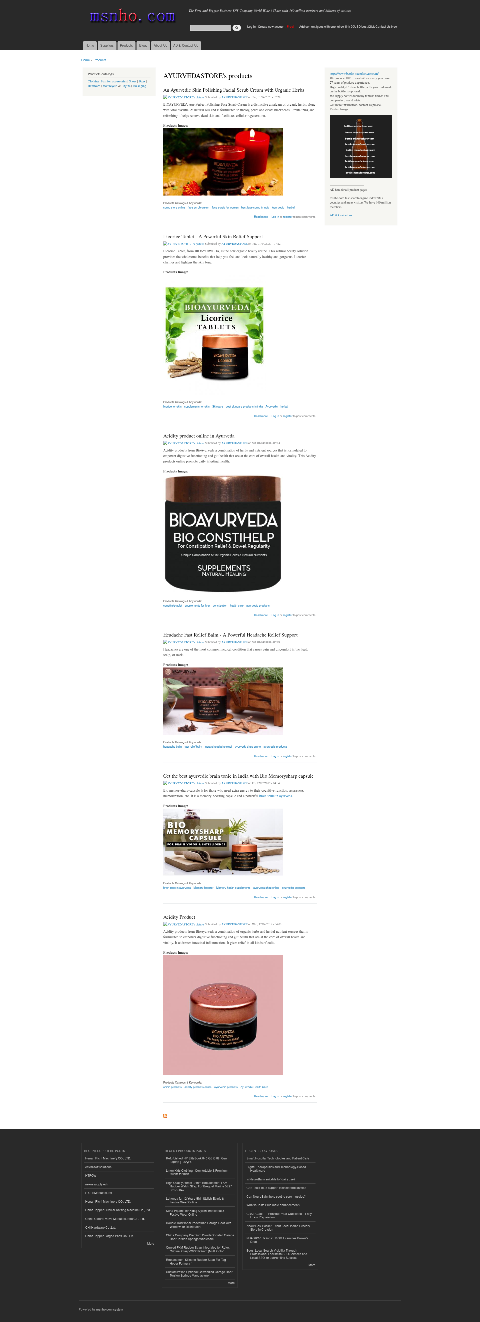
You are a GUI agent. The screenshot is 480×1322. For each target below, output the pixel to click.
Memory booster (204, 887)
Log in (251, 26)
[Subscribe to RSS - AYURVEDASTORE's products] (165, 1114)
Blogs (143, 45)
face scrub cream (198, 207)
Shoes (132, 81)
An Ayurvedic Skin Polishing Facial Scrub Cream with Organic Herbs (233, 89)
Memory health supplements (233, 887)
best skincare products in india (244, 406)
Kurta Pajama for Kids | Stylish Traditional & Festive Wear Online (195, 1212)
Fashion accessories (114, 81)
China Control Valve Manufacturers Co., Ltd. (115, 1218)
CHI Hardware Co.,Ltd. (100, 1227)
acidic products (172, 1087)
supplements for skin (197, 406)
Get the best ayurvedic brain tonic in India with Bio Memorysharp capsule (238, 775)
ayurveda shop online (248, 746)
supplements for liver (197, 605)
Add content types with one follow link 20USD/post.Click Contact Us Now (348, 26)
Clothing (93, 81)
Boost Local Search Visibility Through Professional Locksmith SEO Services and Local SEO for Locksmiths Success (276, 1254)
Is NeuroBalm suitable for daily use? (271, 1179)
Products (126, 45)
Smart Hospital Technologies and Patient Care (277, 1158)
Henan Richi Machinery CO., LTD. (108, 1158)
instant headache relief (218, 746)
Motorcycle (109, 86)
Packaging (139, 86)
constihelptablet (172, 605)
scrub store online (174, 207)
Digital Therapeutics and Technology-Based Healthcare (276, 1168)
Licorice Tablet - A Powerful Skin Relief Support (213, 236)
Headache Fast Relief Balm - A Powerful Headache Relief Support (230, 634)
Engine (126, 86)
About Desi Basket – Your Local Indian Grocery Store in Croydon (278, 1227)
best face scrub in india (255, 207)
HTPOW (90, 1175)
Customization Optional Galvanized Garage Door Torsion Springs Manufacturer (199, 1273)
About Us (160, 45)
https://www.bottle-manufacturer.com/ (354, 73)
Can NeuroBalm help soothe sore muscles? (276, 1196)
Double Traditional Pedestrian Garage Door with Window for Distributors (198, 1224)
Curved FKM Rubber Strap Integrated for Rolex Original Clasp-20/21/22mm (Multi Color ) (198, 1249)
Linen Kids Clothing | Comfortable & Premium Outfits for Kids (197, 1172)
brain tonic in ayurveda (275, 795)
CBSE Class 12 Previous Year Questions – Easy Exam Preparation (279, 1215)
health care (237, 605)
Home (90, 45)
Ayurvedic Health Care (254, 1087)
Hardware (94, 86)
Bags (142, 81)
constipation (220, 605)
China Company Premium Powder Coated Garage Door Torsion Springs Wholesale (200, 1237)
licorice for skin (172, 406)
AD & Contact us (341, 215)
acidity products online (198, 1087)
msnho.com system (109, 1309)
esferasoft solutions (98, 1167)
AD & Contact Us (185, 45)
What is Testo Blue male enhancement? (273, 1205)
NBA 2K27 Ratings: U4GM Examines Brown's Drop (277, 1240)
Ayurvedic (278, 207)
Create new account (272, 26)
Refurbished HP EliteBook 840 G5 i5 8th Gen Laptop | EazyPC (196, 1160)
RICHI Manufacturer (98, 1192)
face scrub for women (225, 207)
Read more (261, 216)
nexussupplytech (96, 1184)
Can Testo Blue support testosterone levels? (276, 1187)
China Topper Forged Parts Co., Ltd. (109, 1236)
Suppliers (107, 45)
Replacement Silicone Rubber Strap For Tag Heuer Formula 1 (196, 1261)
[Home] (132, 17)
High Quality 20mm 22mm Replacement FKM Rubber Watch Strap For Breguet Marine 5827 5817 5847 (199, 1186)
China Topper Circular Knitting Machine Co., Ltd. (118, 1210)
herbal (290, 207)
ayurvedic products (258, 605)
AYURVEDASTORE (235, 97)
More (150, 1243)
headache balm (172, 746)
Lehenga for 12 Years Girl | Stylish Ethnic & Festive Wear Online (195, 1200)
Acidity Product (179, 916)
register (287, 217)
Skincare (217, 406)
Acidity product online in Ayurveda (198, 435)
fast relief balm (193, 746)
